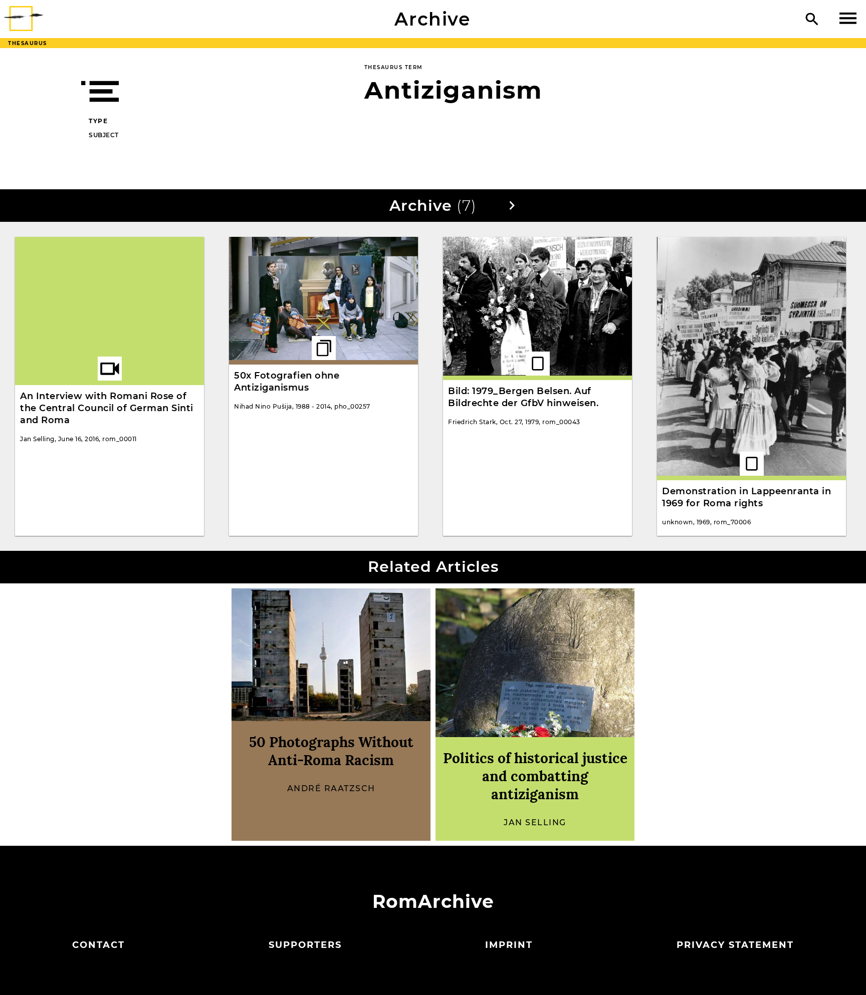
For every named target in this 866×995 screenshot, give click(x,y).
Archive (432, 19)
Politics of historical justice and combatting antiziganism (535, 776)
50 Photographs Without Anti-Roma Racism (331, 751)
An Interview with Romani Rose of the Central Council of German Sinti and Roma (106, 408)
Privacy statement (735, 944)
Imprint (509, 944)
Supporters (305, 944)
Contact (98, 944)
